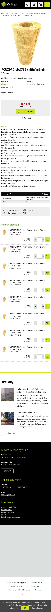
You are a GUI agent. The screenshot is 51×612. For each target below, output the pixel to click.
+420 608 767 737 (21, 487)
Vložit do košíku (27, 111)
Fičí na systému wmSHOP (34, 586)
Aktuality (4, 514)
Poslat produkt (11, 213)
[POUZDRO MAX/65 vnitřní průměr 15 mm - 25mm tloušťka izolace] (4, 249)
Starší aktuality (10, 433)
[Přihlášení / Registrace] (34, 4)
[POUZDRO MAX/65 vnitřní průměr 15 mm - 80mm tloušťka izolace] (4, 333)
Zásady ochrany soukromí (10, 517)
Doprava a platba (7, 512)
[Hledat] (27, 4)
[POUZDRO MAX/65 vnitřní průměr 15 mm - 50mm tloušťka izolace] (4, 299)
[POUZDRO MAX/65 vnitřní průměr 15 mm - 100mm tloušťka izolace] (4, 349)
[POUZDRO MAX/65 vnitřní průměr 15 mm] (25, 42)
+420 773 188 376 (7, 487)
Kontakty (7, 471)
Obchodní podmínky (8, 507)
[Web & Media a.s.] (24, 595)
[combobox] (25, 96)
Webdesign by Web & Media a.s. (19, 590)
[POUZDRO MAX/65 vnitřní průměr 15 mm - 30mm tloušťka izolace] (4, 266)
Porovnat (27, 118)
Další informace (38, 608)
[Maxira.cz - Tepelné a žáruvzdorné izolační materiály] (9, 7)
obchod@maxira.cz (8, 495)
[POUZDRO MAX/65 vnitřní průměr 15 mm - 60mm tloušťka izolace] (4, 316)
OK (24, 608)
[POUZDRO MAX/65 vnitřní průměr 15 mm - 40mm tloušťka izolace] (4, 283)
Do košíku (47, 239)
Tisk (24, 213)
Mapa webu (38, 590)
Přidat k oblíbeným (12, 210)
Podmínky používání (15, 586)
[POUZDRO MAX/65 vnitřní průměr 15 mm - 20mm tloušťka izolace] (4, 232)
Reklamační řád (6, 510)
